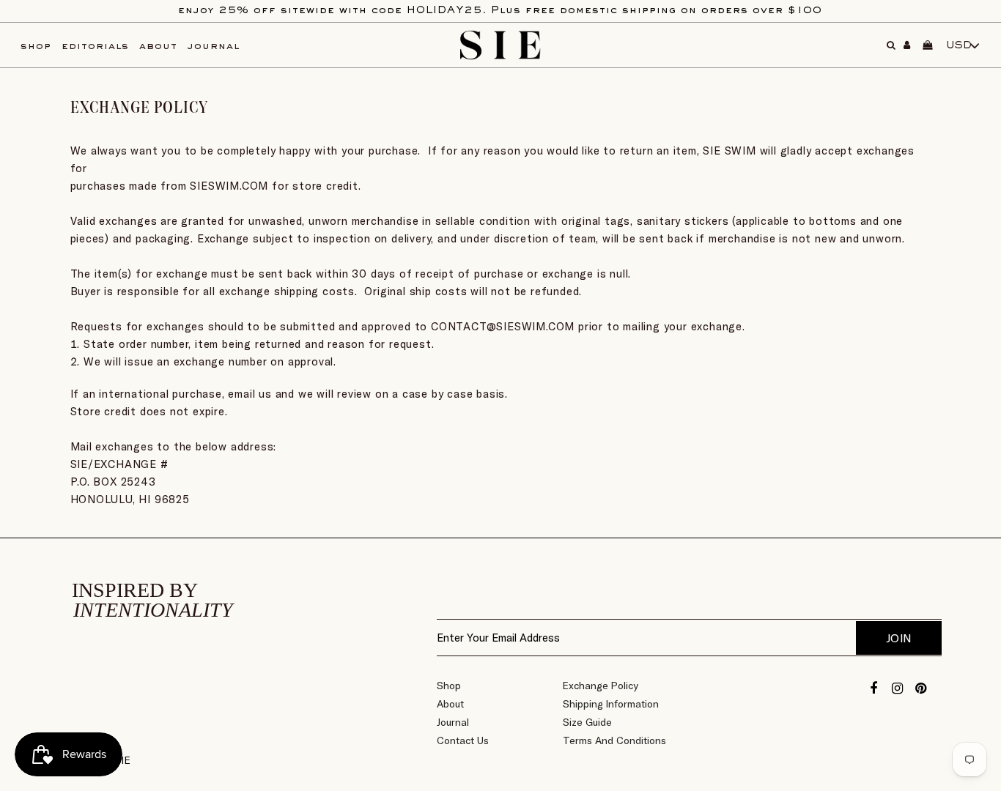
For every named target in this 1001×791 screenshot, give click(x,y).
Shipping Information (611, 703)
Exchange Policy (600, 685)
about (158, 46)
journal (214, 46)
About (450, 703)
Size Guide (587, 722)
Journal (453, 722)
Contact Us (463, 740)
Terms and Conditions (614, 740)
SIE (122, 760)
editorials (95, 46)
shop (36, 46)
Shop (449, 685)
